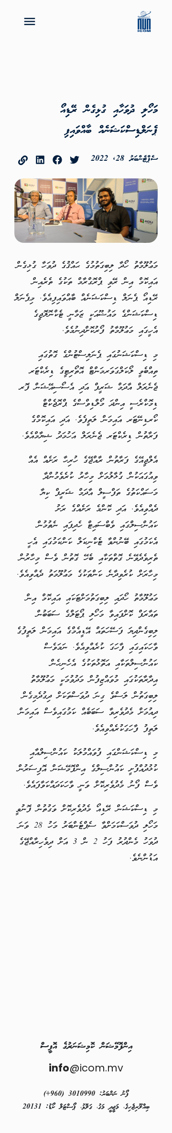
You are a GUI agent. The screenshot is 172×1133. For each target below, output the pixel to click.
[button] (29, 21)
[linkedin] (40, 159)
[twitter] (74, 159)
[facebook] (57, 159)
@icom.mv (86, 1068)
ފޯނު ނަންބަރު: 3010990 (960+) (86, 1094)
